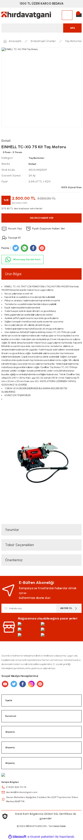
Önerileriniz (14, 560)
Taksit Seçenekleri (19, 545)
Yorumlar (12, 530)
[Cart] (79, 15)
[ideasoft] (17, 837)
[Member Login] (67, 15)
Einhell (32, 163)
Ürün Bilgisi (13, 274)
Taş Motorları (36, 157)
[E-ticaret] (40, 836)
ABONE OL (66, 608)
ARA (72, 27)
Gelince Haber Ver (41, 217)
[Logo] (26, 15)
